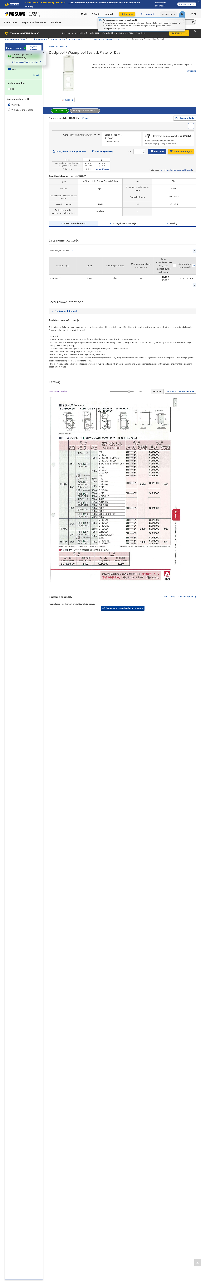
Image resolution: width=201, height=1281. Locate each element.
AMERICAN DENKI (56, 46)
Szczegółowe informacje (124, 223)
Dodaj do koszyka (182, 151)
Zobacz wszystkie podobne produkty (180, 596)
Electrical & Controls (38, 39)
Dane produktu (187, 118)
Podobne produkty (104, 151)
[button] (186, 4)
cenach (189, 170)
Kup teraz (159, 151)
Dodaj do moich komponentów (71, 151)
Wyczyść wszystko (33, 48)
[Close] (182, 20)
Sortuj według (174, 265)
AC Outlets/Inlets (76, 39)
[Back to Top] (197, 1262)
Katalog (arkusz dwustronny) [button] (180, 391)
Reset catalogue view (58, 391)
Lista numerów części (75, 223)
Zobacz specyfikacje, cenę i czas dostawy (25, 62)
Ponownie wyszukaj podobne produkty (124, 608)
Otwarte (157, 391)
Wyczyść (36, 75)
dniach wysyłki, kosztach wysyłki (173, 170)
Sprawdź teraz (102, 169)
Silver (14, 69)
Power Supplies (58, 39)
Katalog (69, 99)
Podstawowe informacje (66, 311)
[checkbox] (24, 69)
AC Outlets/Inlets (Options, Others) (104, 39)
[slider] (129, 391)
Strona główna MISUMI (15, 39)
